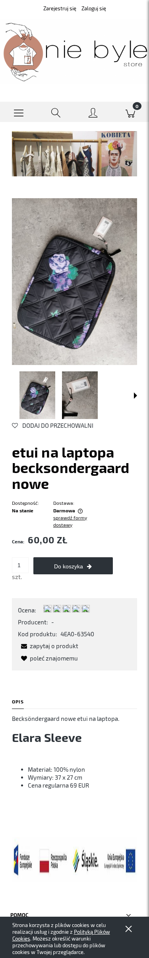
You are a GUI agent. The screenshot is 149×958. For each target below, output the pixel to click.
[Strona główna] (74, 51)
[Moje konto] (93, 113)
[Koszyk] (130, 112)
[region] (74, 153)
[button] (18, 112)
